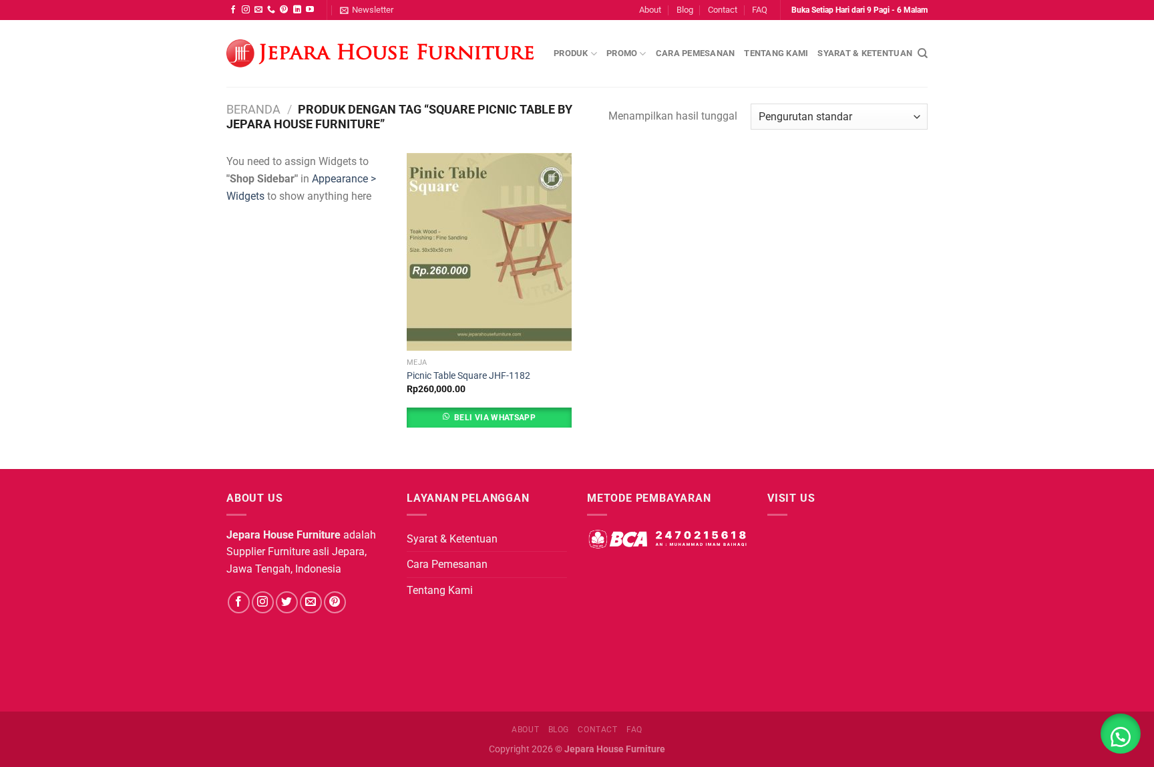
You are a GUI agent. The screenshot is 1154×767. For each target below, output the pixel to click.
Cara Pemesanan (695, 53)
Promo (621, 53)
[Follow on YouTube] (310, 10)
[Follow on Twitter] (287, 602)
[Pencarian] (923, 53)
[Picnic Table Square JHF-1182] (489, 252)
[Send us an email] (258, 10)
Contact (722, 10)
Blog (685, 10)
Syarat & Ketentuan (864, 53)
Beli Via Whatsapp (495, 417)
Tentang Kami (776, 53)
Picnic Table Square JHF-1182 (468, 375)
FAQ (759, 10)
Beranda (253, 109)
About (650, 10)
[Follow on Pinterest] (284, 10)
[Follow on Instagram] (246, 10)
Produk (571, 53)
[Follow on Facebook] (233, 10)
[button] (1121, 734)
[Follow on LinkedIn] (297, 10)
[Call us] (271, 10)
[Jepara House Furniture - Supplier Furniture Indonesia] (380, 53)
